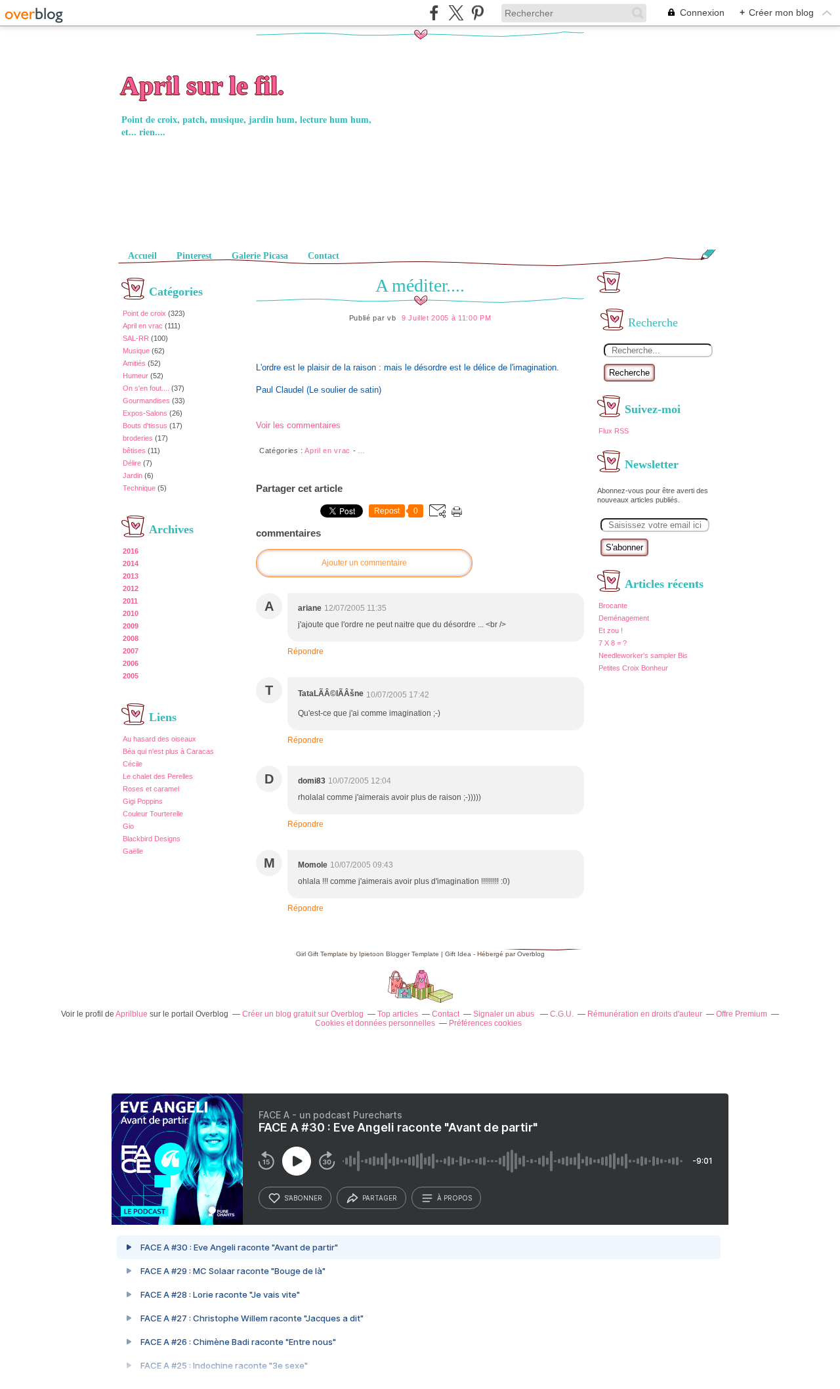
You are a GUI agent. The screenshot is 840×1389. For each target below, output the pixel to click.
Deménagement (623, 618)
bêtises (134, 450)
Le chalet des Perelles (158, 776)
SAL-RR (136, 338)
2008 (130, 638)
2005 (130, 676)
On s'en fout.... (146, 388)
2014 (130, 563)
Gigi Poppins (143, 801)
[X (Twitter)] (456, 12)
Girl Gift (307, 954)
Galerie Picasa (260, 256)
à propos (454, 1198)
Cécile (132, 764)
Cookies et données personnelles (375, 1023)
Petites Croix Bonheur (633, 668)
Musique (136, 351)
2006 (130, 663)
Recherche (629, 373)
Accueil (142, 256)
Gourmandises (146, 401)
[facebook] (434, 12)
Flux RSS (613, 431)
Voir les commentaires (298, 425)
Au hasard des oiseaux (159, 739)
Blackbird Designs (151, 839)
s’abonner (303, 1198)
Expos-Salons (145, 413)
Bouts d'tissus (145, 426)
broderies (138, 438)
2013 (130, 576)
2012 (130, 588)
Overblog (531, 954)
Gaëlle (133, 851)
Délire (132, 463)
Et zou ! (610, 630)
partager (379, 1198)
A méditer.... (420, 285)
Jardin (132, 475)
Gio (128, 826)
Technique (139, 488)
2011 (130, 601)
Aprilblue (132, 1014)
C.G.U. (562, 1014)
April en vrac (143, 326)
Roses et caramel (151, 789)
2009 (130, 626)
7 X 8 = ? (612, 643)
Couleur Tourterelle (153, 814)
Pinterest (194, 256)
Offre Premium (741, 1014)
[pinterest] (477, 12)
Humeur (135, 376)
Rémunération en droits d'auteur (644, 1014)
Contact (323, 256)
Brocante (612, 605)
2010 (130, 613)
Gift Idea (458, 954)
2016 (130, 551)
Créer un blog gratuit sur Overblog (303, 1014)
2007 (130, 651)
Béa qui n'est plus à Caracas (168, 751)
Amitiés (134, 363)
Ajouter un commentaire (364, 562)
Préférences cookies (485, 1023)
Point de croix (144, 313)
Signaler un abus (504, 1014)
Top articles (397, 1014)
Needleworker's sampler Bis (643, 655)
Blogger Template (412, 954)
